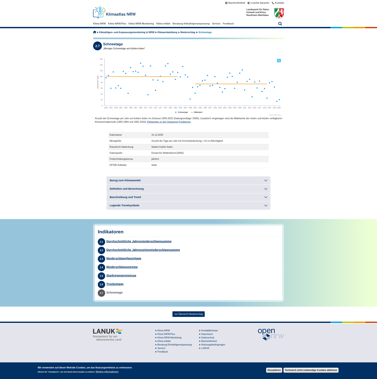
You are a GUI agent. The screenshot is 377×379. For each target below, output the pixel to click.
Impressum (207, 334)
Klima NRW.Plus (117, 23)
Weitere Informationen (107, 371)
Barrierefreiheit (209, 341)
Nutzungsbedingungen (213, 344)
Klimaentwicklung (167, 32)
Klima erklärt (163, 23)
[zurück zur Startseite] (94, 32)
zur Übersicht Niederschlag (188, 314)
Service (216, 23)
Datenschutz (207, 337)
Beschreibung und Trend (125, 197)
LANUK (205, 348)
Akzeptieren (274, 370)
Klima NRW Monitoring (141, 23)
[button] (280, 23)
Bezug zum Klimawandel (125, 180)
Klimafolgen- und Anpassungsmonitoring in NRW (126, 32)
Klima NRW (99, 23)
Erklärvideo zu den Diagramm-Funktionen (169, 122)
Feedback (228, 23)
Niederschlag (187, 32)
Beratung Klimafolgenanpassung (191, 23)
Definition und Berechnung (127, 188)
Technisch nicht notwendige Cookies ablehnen (311, 370)
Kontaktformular (209, 330)
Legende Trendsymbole (124, 205)
